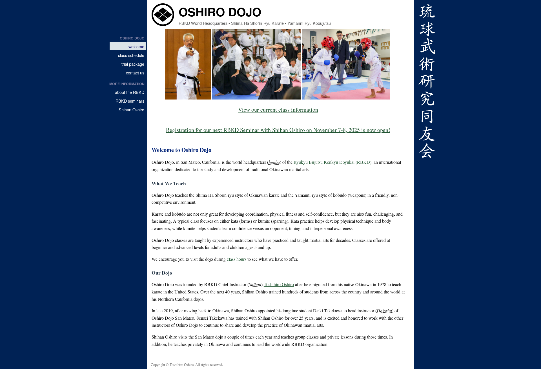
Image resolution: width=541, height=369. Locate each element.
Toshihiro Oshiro (279, 284)
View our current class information (278, 109)
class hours (236, 259)
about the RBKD (129, 92)
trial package (132, 64)
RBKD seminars (130, 101)
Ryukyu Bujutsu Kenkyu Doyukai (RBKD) (332, 162)
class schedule (131, 55)
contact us (135, 73)
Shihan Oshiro (131, 109)
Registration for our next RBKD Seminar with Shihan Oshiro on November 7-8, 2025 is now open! (278, 130)
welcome (136, 46)
